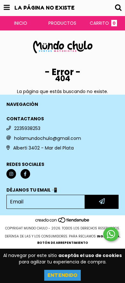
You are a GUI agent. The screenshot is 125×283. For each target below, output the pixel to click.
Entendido (62, 275)
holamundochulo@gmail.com (47, 138)
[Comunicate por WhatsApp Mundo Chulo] (111, 234)
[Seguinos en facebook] (25, 174)
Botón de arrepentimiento (62, 242)
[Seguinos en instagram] (11, 174)
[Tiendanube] (63, 221)
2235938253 (27, 128)
